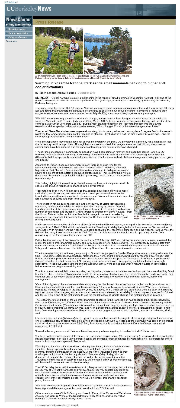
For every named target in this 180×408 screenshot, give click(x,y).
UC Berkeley (10, 2)
